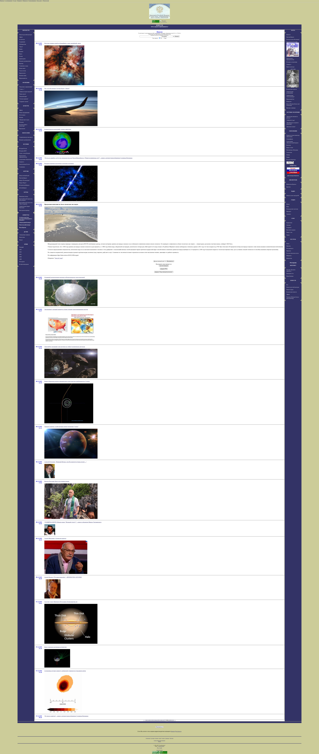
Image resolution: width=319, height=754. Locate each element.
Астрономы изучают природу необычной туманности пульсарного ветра (65, 671)
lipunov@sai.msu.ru (176, 731)
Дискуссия (46, 0)
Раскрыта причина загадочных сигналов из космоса (59, 163)
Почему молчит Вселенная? (292, 39)
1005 (158, 720)
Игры (287, 206)
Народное (288, 211)
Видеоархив (22, 128)
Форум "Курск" (22, 182)
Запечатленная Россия (24, 164)
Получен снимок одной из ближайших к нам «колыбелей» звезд (62, 43)
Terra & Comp (58, 258)
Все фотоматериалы (24, 264)
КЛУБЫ (26, 192)
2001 (20, 254)
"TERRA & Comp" (290, 120)
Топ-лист (39, 0)
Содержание (8, 0)
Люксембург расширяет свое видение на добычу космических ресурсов (64, 346)
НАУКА (293, 30)
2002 (20, 252)
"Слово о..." (22, 89)
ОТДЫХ (293, 199)
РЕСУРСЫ (293, 239)
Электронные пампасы (24, 234)
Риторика (21, 122)
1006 (161, 720)
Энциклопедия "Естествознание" (290, 96)
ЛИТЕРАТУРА (25, 30)
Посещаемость (289, 248)
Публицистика (22, 44)
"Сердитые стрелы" (23, 101)
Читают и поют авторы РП (292, 195)
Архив (160, 738)
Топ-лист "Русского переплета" (290, 270)
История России (23, 148)
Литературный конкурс (25, 222)
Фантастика (22, 237)
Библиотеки (289, 258)
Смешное (288, 214)
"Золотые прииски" (23, 98)
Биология (288, 145)
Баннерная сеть (290, 273)
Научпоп (288, 187)
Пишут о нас (289, 232)
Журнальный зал (23, 78)
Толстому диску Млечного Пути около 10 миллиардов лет (60, 601)
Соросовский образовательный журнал (292, 142)
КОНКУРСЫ (26, 215)
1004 (155, 720)
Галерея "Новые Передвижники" (159, 740)
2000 (20, 256)
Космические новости (291, 89)
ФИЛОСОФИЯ (26, 133)
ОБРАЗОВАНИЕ (293, 131)
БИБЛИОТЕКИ (293, 180)
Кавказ (20, 49)
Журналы (288, 250)
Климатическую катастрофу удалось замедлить (57, 129)
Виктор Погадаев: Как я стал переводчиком (56, 481)
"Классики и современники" (25, 86)
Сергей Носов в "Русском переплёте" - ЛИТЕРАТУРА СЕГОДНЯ (63, 577)
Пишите (19, 0)
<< (144, 720)
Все (287, 284)
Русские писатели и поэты (292, 253)
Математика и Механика (292, 150)
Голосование (32, 0)
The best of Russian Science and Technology (292, 297)
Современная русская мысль (26, 137)
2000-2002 (293, 69)
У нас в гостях (22, 70)
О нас (14, 0)
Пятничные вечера (23, 196)
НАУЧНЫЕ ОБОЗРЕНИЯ (293, 112)
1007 (164, 720)
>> (175, 720)
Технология (289, 152)
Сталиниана (22, 167)
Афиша (21, 37)
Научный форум (23, 178)
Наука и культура (290, 66)
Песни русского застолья (292, 209)
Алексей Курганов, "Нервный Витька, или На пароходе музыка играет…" (65, 462)
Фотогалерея (22, 115)
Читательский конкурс (24, 224)
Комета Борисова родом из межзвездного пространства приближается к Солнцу (67, 381)
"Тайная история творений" (25, 91)
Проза (20, 54)
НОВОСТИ (293, 280)
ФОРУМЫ (26, 171)
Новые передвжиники (24, 112)
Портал (2, 0)
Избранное (289, 255)
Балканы (21, 51)
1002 (149, 720)
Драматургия (22, 58)
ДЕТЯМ (26, 231)
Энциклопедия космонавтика (289, 92)
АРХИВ (26, 244)
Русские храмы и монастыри (23, 125)
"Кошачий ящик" (23, 96)
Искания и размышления (25, 61)
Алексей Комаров (161, 746)
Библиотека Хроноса (291, 184)
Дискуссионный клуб (24, 175)
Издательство (22, 73)
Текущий (21, 247)
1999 (20, 259)
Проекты (288, 246)
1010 (172, 720)
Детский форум (23, 187)
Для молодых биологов (293, 175)
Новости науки (289, 289)
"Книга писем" (22, 94)
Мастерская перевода (24, 210)
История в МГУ (23, 151)
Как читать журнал (290, 230)
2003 (20, 249)
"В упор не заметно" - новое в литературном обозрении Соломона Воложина (66, 716)
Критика (21, 63)
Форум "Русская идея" (24, 180)
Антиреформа (289, 139)
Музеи (288, 204)
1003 (152, 720)
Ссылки (163, 738)
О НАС (293, 218)
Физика (288, 154)
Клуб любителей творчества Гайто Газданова (25, 203)
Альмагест (21, 161)
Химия (288, 157)
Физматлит (289, 101)
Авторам (288, 225)
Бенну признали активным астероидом (55, 647)
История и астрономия (291, 62)
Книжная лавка (22, 75)
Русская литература (291, 159)
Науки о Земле (289, 147)
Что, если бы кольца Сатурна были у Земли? (57, 88)
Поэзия (21, 56)
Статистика (167, 738)
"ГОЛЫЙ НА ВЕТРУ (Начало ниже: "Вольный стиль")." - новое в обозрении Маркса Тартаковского (72, 522)
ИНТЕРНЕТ (293, 265)
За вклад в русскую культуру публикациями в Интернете (25, 219)
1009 (169, 720)
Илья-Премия (22, 227)
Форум (21, 239)
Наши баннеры (289, 276)
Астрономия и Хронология (25, 159)
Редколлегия (289, 222)
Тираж (288, 235)
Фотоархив (22, 261)
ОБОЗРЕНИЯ (26, 82)
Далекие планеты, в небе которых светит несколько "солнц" (61, 426)
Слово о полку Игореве (24, 153)
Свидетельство (157, 33)
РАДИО (293, 191)
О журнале (288, 227)
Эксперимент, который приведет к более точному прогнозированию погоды (66, 309)
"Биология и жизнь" (290, 126)
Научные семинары (290, 108)
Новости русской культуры (25, 34)
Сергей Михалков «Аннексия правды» (55, 538)
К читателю (22, 39)
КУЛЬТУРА (26, 105)
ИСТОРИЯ (26, 144)
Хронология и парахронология (23, 156)
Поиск (287, 243)
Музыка (21, 117)
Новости (25, 0)
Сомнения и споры (23, 66)
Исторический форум (24, 185)
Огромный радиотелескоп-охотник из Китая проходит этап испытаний (64, 277)
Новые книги (22, 68)
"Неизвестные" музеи (24, 119)
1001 (146, 720)
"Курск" (21, 46)
